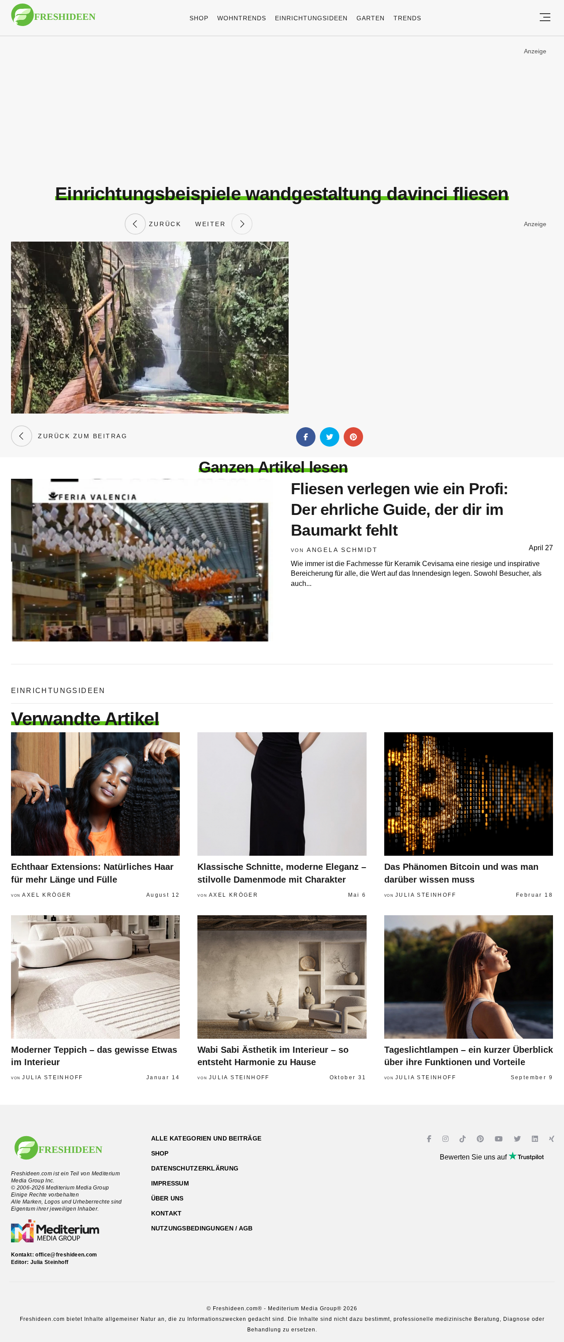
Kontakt (166, 1213)
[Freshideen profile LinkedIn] (536, 1139)
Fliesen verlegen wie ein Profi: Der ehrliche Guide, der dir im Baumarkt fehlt (399, 509)
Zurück (163, 223)
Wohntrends (241, 18)
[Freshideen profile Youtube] (500, 1139)
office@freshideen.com (66, 1255)
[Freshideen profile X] (518, 1139)
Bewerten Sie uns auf (474, 1157)
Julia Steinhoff (425, 895)
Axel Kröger (46, 895)
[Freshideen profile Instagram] (446, 1139)
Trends (407, 18)
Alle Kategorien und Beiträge (206, 1138)
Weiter (213, 223)
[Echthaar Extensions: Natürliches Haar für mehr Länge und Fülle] (95, 794)
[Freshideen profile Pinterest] (481, 1139)
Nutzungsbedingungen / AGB (202, 1228)
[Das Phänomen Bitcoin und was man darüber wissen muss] (468, 794)
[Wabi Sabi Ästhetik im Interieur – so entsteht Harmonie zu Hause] (281, 977)
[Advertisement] (282, 110)
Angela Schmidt (342, 549)
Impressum (170, 1183)
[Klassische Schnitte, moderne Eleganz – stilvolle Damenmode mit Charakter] (281, 794)
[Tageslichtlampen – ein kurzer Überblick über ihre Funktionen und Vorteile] (468, 977)
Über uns (167, 1198)
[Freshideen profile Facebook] (430, 1139)
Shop (198, 18)
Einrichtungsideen (311, 18)
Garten (370, 18)
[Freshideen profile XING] (553, 1139)
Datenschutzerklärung (195, 1168)
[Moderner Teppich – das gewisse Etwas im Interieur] (95, 977)
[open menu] (545, 18)
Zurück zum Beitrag (79, 436)
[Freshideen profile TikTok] (464, 1139)
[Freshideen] (53, 19)
